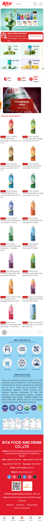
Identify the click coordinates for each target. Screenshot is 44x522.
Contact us (20, 505)
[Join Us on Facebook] (9, 477)
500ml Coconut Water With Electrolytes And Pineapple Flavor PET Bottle (10, 299)
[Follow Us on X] (35, 477)
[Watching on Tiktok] (19, 477)
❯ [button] (39, 19)
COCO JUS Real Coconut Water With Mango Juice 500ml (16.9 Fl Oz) (31, 166)
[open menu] (41, 4)
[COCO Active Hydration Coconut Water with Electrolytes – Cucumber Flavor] (11, 233)
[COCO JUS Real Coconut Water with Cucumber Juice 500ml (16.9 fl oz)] (33, 180)
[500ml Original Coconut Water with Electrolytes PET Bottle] (33, 233)
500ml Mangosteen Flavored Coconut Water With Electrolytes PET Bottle (10, 273)
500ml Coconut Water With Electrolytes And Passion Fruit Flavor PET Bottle (32, 299)
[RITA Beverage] (7, 4)
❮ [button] (4, 19)
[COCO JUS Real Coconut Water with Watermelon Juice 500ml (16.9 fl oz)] (11, 126)
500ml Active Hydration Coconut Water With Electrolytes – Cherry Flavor (10, 324)
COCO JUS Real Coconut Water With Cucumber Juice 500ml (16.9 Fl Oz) (32, 193)
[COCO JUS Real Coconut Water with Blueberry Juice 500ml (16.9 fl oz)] (11, 208)
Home (4, 520)
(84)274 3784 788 (35, 460)
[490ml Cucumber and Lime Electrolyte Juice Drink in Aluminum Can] (33, 312)
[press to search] (35, 3)
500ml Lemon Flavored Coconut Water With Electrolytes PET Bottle (32, 273)
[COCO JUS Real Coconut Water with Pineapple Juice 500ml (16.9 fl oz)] (33, 126)
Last (39, 332)
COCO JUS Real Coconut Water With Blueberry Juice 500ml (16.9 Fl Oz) (10, 220)
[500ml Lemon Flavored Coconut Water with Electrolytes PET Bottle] (33, 261)
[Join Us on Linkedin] (25, 477)
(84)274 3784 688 (14, 460)
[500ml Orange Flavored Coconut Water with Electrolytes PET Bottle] (33, 208)
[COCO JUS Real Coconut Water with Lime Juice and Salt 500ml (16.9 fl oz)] (11, 180)
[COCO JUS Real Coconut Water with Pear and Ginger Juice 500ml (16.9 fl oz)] (11, 153)
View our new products (10, 116)
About (31, 520)
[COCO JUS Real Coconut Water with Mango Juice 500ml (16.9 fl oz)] (33, 153)
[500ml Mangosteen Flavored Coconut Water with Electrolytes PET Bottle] (11, 261)
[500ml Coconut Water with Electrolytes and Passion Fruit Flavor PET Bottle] (33, 286)
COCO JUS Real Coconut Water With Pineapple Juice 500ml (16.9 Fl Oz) (32, 139)
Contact (39, 520)
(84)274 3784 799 (14, 464)
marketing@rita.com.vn (25, 468)
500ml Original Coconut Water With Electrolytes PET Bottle (30, 246)
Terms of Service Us (22, 508)
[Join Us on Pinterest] (30, 477)
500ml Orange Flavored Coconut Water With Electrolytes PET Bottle (32, 220)
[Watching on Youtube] (14, 477)
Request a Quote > (35, 37)
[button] (16, 28)
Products (22, 520)
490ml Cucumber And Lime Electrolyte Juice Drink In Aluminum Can (32, 324)
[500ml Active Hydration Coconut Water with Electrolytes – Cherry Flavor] (11, 312)
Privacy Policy (32, 505)
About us (10, 505)
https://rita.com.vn (26, 472)
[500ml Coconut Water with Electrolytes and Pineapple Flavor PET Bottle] (11, 286)
